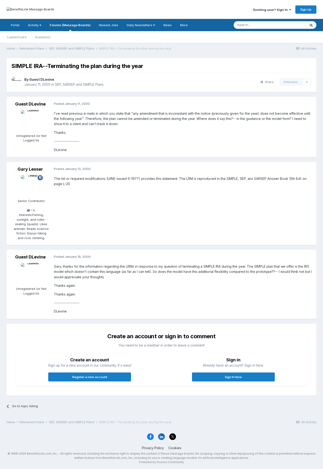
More (184, 25)
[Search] (311, 25)
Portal (15, 25)
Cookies (174, 448)
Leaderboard (16, 37)
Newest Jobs (108, 25)
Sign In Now (233, 377)
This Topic (292, 25)
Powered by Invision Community (161, 462)
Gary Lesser (30, 169)
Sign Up (305, 9)
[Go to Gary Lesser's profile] (31, 185)
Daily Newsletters (140, 25)
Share (268, 82)
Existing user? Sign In (271, 10)
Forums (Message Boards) (70, 25)
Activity (33, 25)
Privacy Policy (153, 448)
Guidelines (43, 37)
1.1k (32, 210)
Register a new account (89, 377)
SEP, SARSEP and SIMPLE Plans (79, 84)
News (167, 25)
